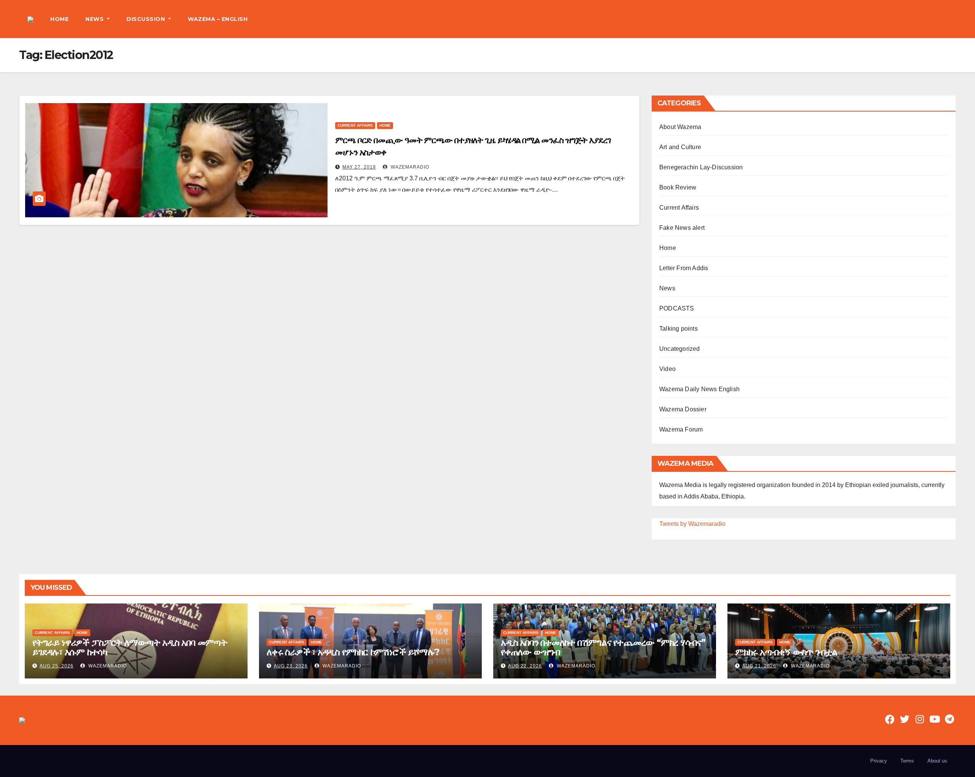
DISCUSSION (146, 19)
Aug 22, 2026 (525, 666)
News (667, 288)
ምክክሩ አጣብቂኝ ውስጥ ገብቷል (786, 652)
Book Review (677, 187)
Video (667, 369)
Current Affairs (355, 125)
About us (937, 761)
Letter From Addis (683, 268)
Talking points (678, 328)
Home (385, 125)
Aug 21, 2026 (759, 666)
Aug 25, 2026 (57, 666)
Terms (907, 761)
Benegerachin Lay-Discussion (701, 167)
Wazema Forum (681, 429)
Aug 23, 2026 (291, 666)
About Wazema (680, 127)
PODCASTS (676, 308)
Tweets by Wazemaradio (692, 524)
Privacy (878, 761)
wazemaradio (409, 167)
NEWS (95, 19)
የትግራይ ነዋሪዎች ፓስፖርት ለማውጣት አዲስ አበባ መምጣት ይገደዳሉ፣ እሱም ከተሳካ (129, 647)
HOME (59, 19)
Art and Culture (680, 147)
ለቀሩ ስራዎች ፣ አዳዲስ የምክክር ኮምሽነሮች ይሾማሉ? (353, 652)
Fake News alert (682, 228)
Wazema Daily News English (699, 389)
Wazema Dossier (682, 409)
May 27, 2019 (359, 167)
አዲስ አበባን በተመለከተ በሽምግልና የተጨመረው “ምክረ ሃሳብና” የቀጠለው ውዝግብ (603, 647)
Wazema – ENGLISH (218, 19)
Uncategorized (679, 349)
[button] (950, 19)
